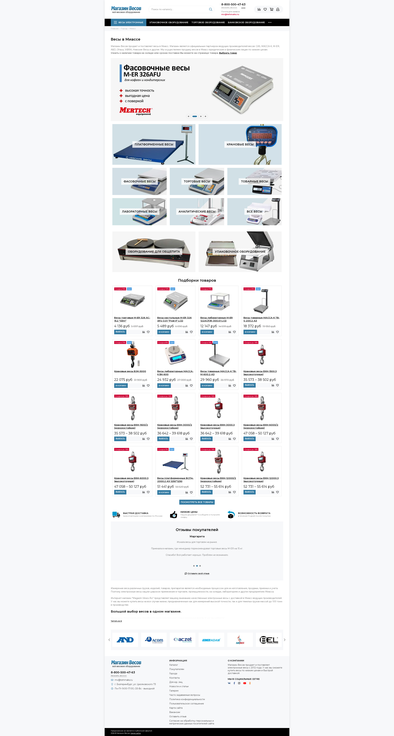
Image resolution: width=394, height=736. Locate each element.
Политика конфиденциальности (187, 699)
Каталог (173, 665)
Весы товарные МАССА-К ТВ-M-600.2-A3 (218, 373)
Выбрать (120, 331)
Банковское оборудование (246, 22)
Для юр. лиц (176, 682)
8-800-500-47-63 (233, 4)
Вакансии (174, 712)
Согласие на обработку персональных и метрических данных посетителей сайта (191, 722)
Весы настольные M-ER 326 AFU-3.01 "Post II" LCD (174, 319)
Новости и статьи (179, 686)
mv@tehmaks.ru (124, 680)
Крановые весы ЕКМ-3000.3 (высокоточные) (217, 426)
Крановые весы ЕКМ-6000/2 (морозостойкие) (260, 426)
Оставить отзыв (177, 716)
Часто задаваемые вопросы (184, 695)
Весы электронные (131, 22)
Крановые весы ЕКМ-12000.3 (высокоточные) (261, 480)
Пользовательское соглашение (186, 703)
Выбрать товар (228, 53)
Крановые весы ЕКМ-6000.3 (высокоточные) (131, 480)
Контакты (174, 677)
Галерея (173, 690)
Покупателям (176, 669)
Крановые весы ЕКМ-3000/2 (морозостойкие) (174, 426)
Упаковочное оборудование (168, 22)
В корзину (164, 332)
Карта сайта (176, 708)
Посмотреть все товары (197, 502)
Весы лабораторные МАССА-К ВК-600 (175, 373)
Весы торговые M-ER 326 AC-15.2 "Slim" (132, 319)
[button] (188, 116)
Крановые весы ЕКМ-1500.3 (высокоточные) (260, 373)
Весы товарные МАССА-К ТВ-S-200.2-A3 (261, 319)
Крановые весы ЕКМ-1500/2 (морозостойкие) (131, 426)
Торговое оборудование (208, 22)
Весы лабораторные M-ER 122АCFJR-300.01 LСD (216, 319)
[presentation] (109, 640)
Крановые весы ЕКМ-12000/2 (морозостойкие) (218, 480)
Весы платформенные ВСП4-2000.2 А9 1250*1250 (175, 480)
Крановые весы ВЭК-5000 (130, 371)
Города (173, 673)
